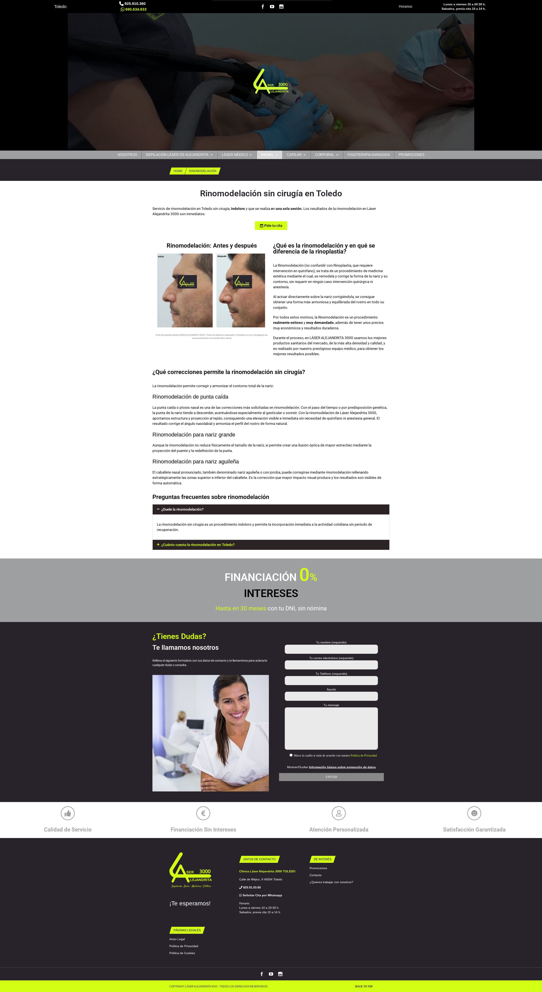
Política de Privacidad (364, 755)
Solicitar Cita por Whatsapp (262, 895)
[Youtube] (272, 7)
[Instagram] (281, 7)
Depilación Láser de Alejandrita (177, 155)
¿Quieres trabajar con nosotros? (331, 882)
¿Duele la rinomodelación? (182, 509)
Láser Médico (235, 155)
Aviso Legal (177, 939)
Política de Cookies (182, 953)
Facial (267, 155)
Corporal (324, 155)
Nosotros (127, 155)
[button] (271, 509)
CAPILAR (294, 155)
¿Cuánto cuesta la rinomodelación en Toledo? (198, 545)
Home (178, 171)
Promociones (411, 155)
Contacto (316, 875)
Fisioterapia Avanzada (369, 155)
